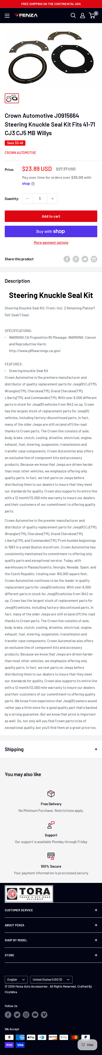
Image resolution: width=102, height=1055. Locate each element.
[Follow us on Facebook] (8, 1014)
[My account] (82, 15)
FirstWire (11, 992)
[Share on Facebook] (67, 258)
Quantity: (12, 198)
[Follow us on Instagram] (26, 1014)
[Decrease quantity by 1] (27, 199)
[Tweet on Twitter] (85, 258)
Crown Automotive (20, 153)
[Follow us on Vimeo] (44, 1014)
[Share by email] (94, 258)
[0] (92, 15)
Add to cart (51, 216)
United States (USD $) (47, 979)
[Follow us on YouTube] (35, 1014)
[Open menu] (7, 16)
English (12, 979)
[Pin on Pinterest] (76, 258)
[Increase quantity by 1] (52, 199)
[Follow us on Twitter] (17, 1014)
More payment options (51, 242)
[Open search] (73, 15)
